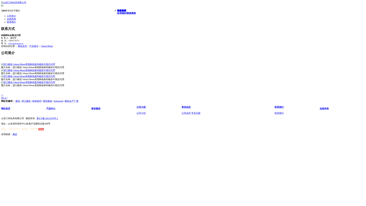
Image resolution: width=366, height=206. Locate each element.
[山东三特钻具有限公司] (13, 2)
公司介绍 (141, 107)
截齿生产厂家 (71, 101)
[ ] (2, 95)
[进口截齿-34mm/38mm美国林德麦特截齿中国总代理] (28, 64)
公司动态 (186, 113)
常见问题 (195, 113)
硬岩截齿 (47, 101)
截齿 (17, 101)
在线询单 (11, 19)
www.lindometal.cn (15, 43)
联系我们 (11, 22)
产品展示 (33, 46)
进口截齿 (26, 101)
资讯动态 (186, 107)
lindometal (58, 101)
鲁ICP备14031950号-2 (47, 118)
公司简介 (11, 16)
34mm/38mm (47, 46)
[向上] (4, 98)
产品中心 (50, 108)
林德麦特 (36, 101)
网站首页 (22, 46)
